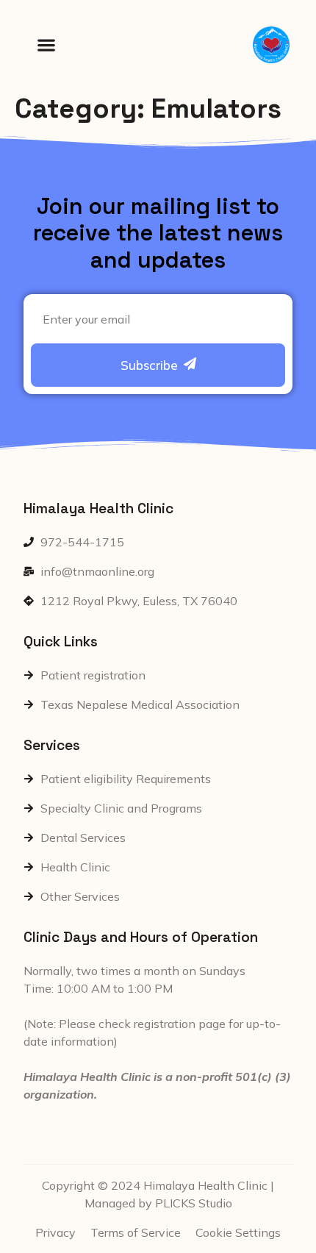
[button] (46, 45)
